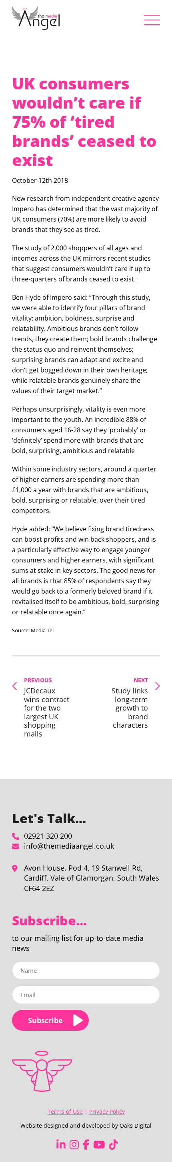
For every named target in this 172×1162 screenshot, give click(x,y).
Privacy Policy (107, 1111)
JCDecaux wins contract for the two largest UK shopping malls (46, 707)
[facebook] (86, 1144)
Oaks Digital (136, 1125)
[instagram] (74, 1144)
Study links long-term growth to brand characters (130, 703)
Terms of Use (65, 1111)
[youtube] (99, 1144)
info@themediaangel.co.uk (69, 846)
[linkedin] (61, 1144)
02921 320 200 (48, 836)
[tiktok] (113, 1144)
